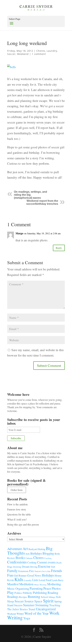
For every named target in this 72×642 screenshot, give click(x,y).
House (58, 575)
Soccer (11, 54)
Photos (56, 588)
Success (18, 605)
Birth (28, 554)
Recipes (23, 597)
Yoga (26, 618)
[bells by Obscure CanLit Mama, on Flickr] (11, 70)
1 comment (39, 54)
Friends (56, 570)
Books (20, 557)
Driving (34, 566)
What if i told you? (17, 519)
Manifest (13, 584)
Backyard (33, 549)
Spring (58, 601)
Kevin (10, 580)
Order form (16, 490)
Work (54, 613)
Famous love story (16, 509)
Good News (34, 575)
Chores (40, 50)
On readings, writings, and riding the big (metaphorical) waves (30, 194)
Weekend (23, 54)
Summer (29, 605)
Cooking (32, 562)
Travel (31, 609)
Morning (43, 584)
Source (29, 601)
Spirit (48, 601)
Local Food (45, 580)
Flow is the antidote (17, 504)
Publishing (40, 592)
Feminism (23, 571)
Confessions (17, 562)
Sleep (10, 601)
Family (12, 570)
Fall (53, 566)
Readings (12, 597)
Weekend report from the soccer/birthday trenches (42, 202)
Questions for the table (19, 514)
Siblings (52, 597)
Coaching (48, 558)
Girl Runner (20, 575)
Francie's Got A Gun (42, 571)
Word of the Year (36, 613)
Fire (31, 571)
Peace (47, 588)
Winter (20, 613)
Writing (15, 617)
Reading (53, 592)
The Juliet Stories (17, 609)
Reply (59, 247)
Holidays (48, 575)
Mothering (54, 584)
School (44, 597)
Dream (25, 566)
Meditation (26, 584)
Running (34, 596)
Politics (18, 593)
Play (10, 592)
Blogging (48, 553)
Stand (10, 605)
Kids (18, 579)
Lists (35, 580)
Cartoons (29, 558)
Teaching (54, 605)
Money (36, 584)
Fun (10, 575)
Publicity (27, 593)
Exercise (44, 566)
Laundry (52, 50)
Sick (58, 597)
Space (38, 601)
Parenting (36, 588)
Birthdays (36, 553)
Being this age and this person (23, 524)
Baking (41, 549)
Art (25, 548)
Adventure (14, 548)
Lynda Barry (57, 580)
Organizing (22, 588)
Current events (46, 562)
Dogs (9, 566)
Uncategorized (46, 609)
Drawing (17, 566)
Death (59, 562)
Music (11, 588)
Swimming (42, 605)
